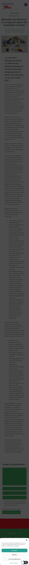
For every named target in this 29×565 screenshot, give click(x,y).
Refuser (14, 555)
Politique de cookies (14, 562)
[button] (26, 540)
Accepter (14, 550)
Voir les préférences (14, 559)
